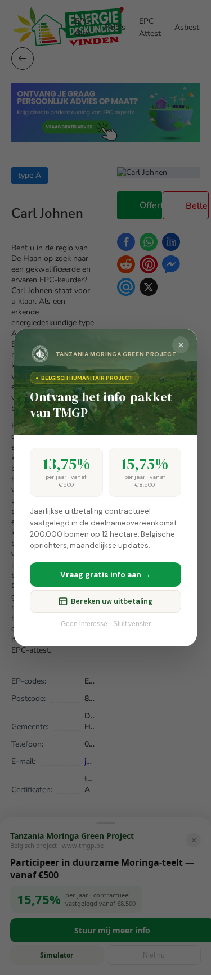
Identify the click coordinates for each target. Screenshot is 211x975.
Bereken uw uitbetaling (111, 601)
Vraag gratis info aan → (105, 574)
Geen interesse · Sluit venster (106, 624)
